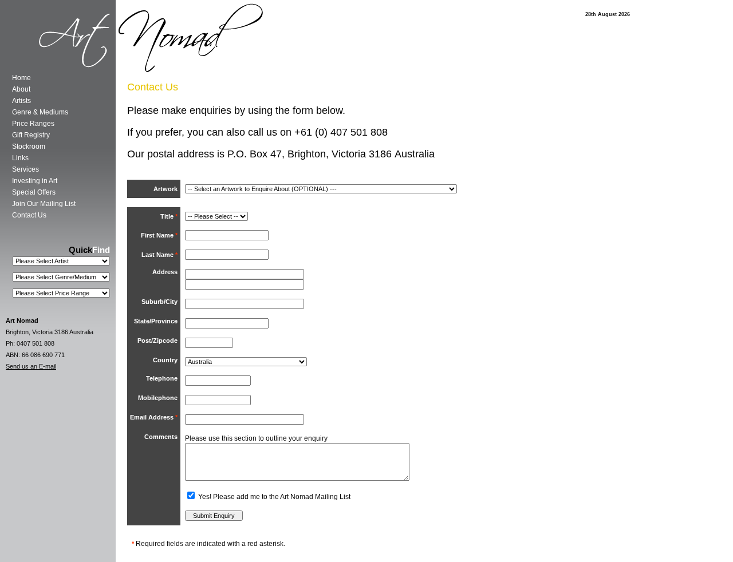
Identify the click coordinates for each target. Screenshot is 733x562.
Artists (21, 101)
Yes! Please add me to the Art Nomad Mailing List (273, 497)
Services (25, 169)
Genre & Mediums (40, 112)
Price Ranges (33, 124)
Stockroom (28, 147)
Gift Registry (31, 135)
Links (20, 158)
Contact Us (29, 215)
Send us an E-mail (31, 366)
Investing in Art (34, 181)
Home (21, 78)
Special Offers (34, 192)
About (21, 89)
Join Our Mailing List (44, 204)
